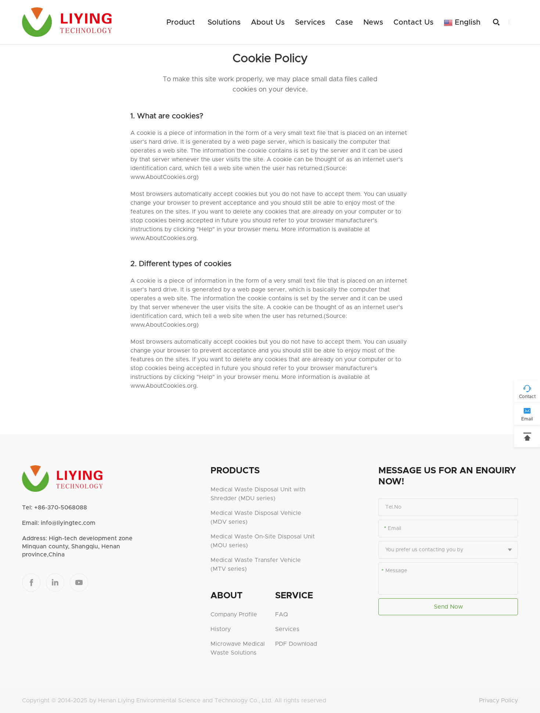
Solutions (224, 22)
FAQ (281, 614)
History (220, 629)
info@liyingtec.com (68, 523)
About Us (268, 22)
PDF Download (296, 644)
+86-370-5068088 (60, 507)
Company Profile (233, 614)
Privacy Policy (498, 700)
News (373, 22)
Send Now (448, 607)
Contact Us (413, 22)
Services (310, 22)
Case (344, 22)
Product (180, 22)
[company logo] (67, 22)
